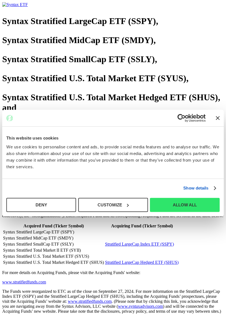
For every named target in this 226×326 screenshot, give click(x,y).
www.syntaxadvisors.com (140, 306)
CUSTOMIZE (110, 205)
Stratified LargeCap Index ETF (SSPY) (139, 244)
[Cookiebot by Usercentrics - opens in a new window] (181, 118)
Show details (195, 188)
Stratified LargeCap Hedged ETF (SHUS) (142, 262)
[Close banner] (218, 118)
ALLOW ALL (185, 205)
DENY (41, 205)
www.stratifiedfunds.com (24, 282)
